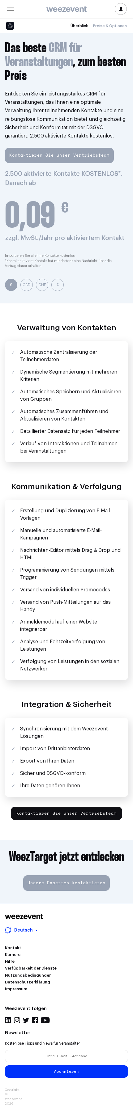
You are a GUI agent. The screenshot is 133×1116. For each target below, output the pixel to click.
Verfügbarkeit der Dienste (31, 968)
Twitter (26, 1020)
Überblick (79, 26)
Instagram (17, 1020)
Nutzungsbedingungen (28, 975)
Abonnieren (66, 1071)
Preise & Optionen (110, 26)
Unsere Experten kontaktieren (66, 883)
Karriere (12, 955)
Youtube (45, 1020)
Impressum (16, 989)
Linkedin (8, 1020)
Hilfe (10, 961)
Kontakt (13, 948)
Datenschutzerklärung (27, 982)
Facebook (35, 1020)
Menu (10, 8)
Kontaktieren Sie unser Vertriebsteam (59, 155)
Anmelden (121, 9)
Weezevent (66, 9)
